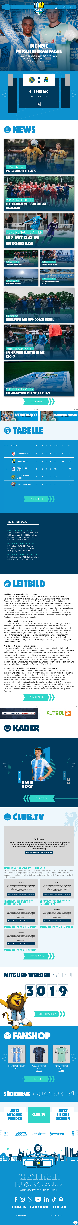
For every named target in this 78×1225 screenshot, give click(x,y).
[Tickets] (39, 105)
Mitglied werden (47, 1014)
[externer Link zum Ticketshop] (56, 7)
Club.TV (39, 1115)
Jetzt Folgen (37, 956)
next (70, 35)
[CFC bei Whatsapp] (30, 1199)
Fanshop (39, 1207)
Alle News (36, 401)
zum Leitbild (37, 697)
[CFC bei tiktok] (54, 1199)
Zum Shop (37, 1079)
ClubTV (60, 1207)
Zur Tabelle (37, 499)
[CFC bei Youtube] (38, 1199)
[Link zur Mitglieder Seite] (71, 7)
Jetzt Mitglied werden (15, 1115)
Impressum (21, 1215)
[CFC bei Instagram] (22, 1199)
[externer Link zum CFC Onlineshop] (64, 7)
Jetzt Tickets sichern (63, 1115)
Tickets (18, 1207)
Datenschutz (56, 1215)
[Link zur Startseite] (39, 14)
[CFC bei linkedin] (46, 1199)
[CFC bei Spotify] (61, 1199)
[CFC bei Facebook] (16, 1199)
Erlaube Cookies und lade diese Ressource (39, 852)
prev (8, 35)
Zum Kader (41, 798)
